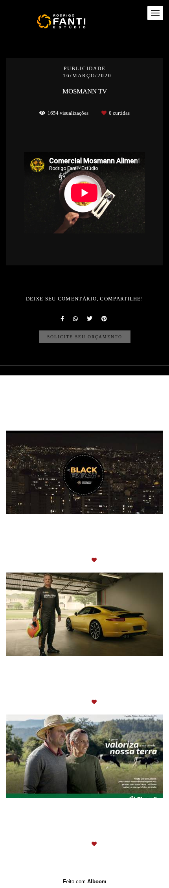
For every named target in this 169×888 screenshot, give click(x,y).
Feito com (85, 881)
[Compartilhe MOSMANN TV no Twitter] (90, 318)
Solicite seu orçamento (84, 336)
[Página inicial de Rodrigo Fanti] (63, 21)
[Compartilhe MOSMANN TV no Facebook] (63, 318)
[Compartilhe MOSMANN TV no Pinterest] (104, 318)
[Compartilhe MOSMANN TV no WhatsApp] (76, 318)
